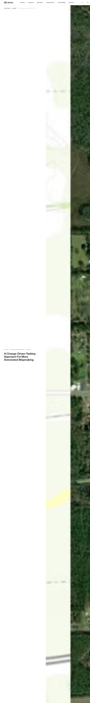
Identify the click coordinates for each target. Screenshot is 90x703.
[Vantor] (11, 3)
